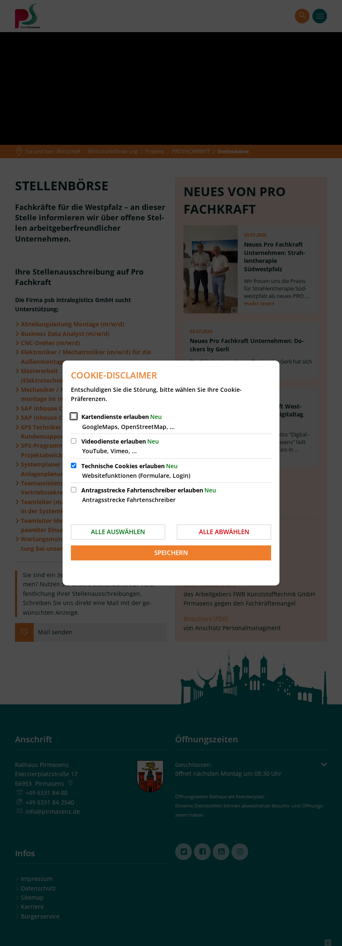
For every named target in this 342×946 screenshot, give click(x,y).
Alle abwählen (224, 531)
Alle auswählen (118, 531)
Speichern (171, 552)
